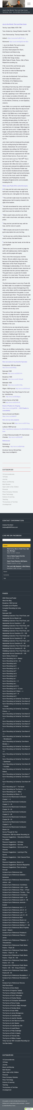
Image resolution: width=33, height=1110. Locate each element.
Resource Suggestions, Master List (13, 862)
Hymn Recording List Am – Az (11, 661)
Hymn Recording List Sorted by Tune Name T (16, 774)
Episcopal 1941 (7, 613)
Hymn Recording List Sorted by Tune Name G (16, 721)
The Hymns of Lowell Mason (11, 1028)
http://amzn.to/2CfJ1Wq (15, 385)
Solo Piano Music (7, 985)
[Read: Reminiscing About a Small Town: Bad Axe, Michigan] (4, 549)
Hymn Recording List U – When (11, 792)
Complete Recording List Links (11, 608)
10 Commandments (8, 474)
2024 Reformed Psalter (9, 598)
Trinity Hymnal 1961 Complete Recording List (16, 1041)
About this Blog (6, 600)
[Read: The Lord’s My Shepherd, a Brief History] (4, 567)
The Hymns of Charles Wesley (11, 998)
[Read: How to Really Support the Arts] (4, 557)
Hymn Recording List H (9, 676)
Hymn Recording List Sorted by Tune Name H (16, 724)
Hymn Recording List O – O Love (12, 688)
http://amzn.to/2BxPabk (17, 446)
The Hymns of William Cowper (11, 1038)
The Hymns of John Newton (10, 1023)
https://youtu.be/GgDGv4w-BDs (18, 41)
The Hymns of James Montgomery (12, 1013)
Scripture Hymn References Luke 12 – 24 (14, 915)
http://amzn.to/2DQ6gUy (13, 397)
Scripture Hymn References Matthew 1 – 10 (15, 922)
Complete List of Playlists (10, 605)
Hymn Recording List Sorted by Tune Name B (16, 701)
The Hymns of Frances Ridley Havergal (14, 1005)
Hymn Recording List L (9, 683)
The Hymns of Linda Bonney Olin (12, 1026)
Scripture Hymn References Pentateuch (14, 932)
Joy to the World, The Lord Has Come (15, 10)
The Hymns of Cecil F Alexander (12, 995)
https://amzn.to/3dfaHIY (9, 416)
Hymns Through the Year (10, 832)
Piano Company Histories (10, 492)
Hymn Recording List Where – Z (12, 794)
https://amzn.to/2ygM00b (9, 408)
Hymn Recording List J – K (10, 681)
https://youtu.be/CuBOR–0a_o (17, 38)
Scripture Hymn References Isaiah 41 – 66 (15, 900)
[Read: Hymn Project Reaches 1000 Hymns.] (4, 562)
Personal (5, 489)
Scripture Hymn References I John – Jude (15, 887)
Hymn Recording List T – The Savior (13, 787)
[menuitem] (23, 3)
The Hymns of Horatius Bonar (11, 1008)
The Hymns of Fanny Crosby (11, 1003)
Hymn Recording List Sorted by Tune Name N (16, 746)
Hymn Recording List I (9, 678)
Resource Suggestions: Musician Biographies (16, 865)
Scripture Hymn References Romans (13, 983)
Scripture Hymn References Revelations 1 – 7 (16, 975)
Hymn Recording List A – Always (12, 658)
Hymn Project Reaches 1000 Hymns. (17, 561)
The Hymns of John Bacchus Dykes (13, 1020)
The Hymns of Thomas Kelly (11, 1036)
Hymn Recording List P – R (10, 694)
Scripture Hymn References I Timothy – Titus (16, 892)
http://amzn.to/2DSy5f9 (15, 437)
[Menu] (28, 3)
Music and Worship (8, 482)
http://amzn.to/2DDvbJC (23, 388)
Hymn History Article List (9, 656)
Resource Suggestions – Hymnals (12, 844)
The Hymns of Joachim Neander (12, 1018)
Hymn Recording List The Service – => (14, 789)
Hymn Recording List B (9, 663)
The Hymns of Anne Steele (10, 988)
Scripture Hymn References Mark (12, 917)
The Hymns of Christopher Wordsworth (14, 1000)
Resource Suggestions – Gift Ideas (12, 842)
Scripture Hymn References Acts (12, 872)
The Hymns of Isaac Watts (10, 1010)
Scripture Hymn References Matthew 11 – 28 (16, 925)
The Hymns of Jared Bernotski (11, 1015)
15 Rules (5, 477)
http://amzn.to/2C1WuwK (15, 379)
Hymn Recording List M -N (10, 686)
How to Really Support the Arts (16, 556)
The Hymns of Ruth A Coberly (11, 1033)
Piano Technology (7, 494)
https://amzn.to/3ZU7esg (22, 423)
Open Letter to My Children (10, 487)
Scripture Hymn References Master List (14, 920)
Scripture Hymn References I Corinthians (14, 885)
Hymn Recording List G (9, 673)
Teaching (5, 499)
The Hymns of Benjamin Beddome (12, 993)
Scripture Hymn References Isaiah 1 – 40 (14, 897)
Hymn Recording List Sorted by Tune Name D (16, 714)
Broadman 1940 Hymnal (9, 603)
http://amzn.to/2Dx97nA (13, 402)
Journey (4, 479)
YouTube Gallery (7, 1043)
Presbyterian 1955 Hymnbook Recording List (15, 834)
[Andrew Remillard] (13, 3)
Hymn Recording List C (9, 666)
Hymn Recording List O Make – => (12, 691)
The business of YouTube (10, 502)
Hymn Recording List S (9, 696)
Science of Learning (8, 497)
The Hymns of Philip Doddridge (11, 1031)
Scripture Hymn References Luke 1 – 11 (14, 912)
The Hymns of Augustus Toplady (12, 990)
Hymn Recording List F (9, 671)
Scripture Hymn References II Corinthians (14, 895)
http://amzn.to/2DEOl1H (15, 373)
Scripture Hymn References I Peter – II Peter (15, 890)
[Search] (23, 3)
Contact (4, 611)
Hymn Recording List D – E (10, 668)
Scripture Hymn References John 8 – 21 (14, 910)
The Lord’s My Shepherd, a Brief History (18, 566)
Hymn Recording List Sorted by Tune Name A (16, 699)
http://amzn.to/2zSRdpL (9, 367)
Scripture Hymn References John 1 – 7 (14, 907)
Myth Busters (6, 484)
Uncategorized (6, 504)
